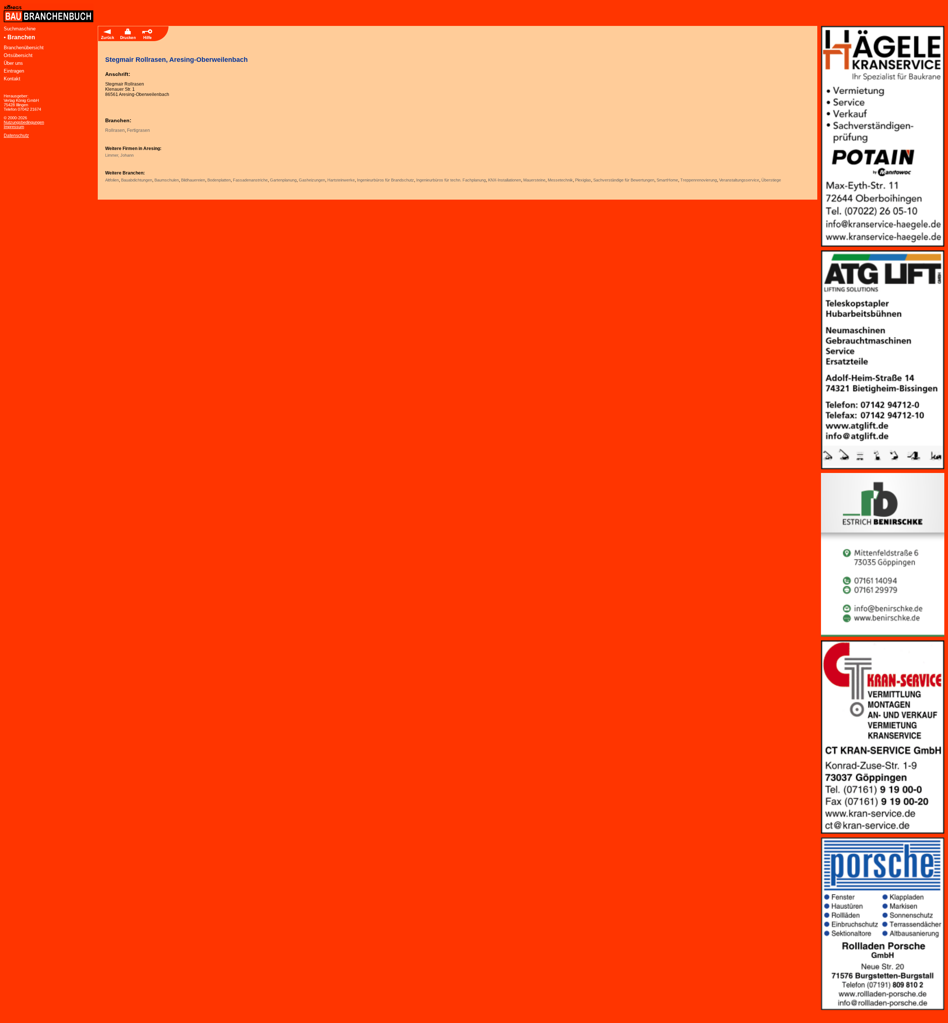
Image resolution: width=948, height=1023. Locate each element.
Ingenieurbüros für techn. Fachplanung (451, 180)
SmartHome (667, 180)
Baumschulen (166, 180)
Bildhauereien (193, 180)
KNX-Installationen (504, 180)
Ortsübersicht (18, 55)
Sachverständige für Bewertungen (623, 180)
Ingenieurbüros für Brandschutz (385, 180)
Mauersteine (534, 180)
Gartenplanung (283, 180)
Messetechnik (560, 180)
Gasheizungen (312, 180)
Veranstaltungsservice (739, 180)
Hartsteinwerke (341, 180)
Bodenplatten (219, 180)
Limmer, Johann (119, 155)
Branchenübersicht (24, 47)
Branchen (21, 37)
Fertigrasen (138, 130)
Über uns (13, 63)
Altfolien (112, 180)
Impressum (14, 126)
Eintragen (14, 71)
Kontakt (12, 78)
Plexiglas (583, 180)
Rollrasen (115, 130)
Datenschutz (16, 135)
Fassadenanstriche (250, 180)
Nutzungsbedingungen (24, 122)
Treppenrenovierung (698, 180)
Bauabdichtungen (136, 180)
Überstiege (771, 180)
